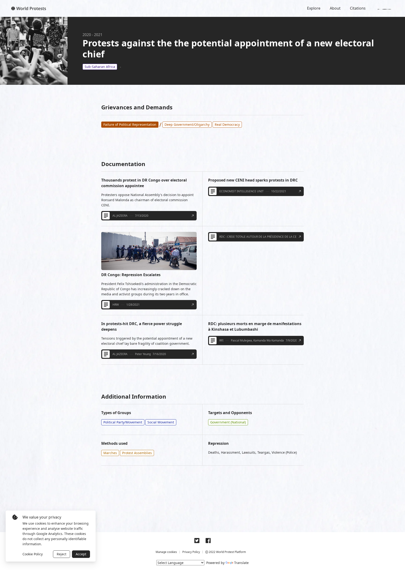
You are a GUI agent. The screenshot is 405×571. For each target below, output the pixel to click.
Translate (241, 562)
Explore (313, 8)
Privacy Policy (191, 552)
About (335, 8)
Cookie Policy (32, 554)
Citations (358, 8)
